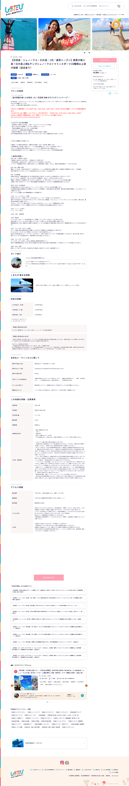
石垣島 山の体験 (25, 721)
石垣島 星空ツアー (28, 724)
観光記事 (70, 770)
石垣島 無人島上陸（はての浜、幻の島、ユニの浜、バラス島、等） (63, 715)
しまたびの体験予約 (91, 6)
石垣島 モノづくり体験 (17, 727)
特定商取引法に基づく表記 (97, 775)
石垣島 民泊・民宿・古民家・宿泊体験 (51, 727)
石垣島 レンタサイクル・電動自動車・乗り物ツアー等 (66, 718)
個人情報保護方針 (85, 775)
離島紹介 (78, 770)
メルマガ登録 (114, 772)
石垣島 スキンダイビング (48, 712)
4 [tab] (43, 52)
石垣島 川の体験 (35, 721)
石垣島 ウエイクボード (46, 718)
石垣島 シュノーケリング (33, 712)
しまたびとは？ (88, 770)
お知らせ (97, 770)
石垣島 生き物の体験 (46, 721)
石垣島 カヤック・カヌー (30, 715)
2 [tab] (40, 52)
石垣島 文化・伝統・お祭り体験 (32, 727)
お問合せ (116, 770)
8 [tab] (50, 52)
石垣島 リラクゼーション (68, 727)
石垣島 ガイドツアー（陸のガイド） (60, 724)
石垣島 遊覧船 (42, 715)
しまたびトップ (37, 770)
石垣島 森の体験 (15, 721)
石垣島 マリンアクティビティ (18, 712)
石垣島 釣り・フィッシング (32, 718)
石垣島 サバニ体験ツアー (17, 718)
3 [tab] (42, 52)
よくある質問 (106, 770)
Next (89, 52)
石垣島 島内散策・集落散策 (77, 724)
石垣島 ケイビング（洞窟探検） (76, 721)
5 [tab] (45, 52)
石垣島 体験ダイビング (75, 712)
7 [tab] (48, 52)
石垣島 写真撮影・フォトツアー (42, 724)
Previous (84, 52)
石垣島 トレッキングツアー (59, 721)
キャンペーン (105, 6)
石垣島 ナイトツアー (16, 724)
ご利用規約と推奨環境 (74, 775)
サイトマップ (115, 775)
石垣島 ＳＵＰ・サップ (17, 715)
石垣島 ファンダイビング (62, 712)
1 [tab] (38, 52)
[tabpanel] (64, 34)
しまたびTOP (77, 6)
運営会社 (108, 775)
